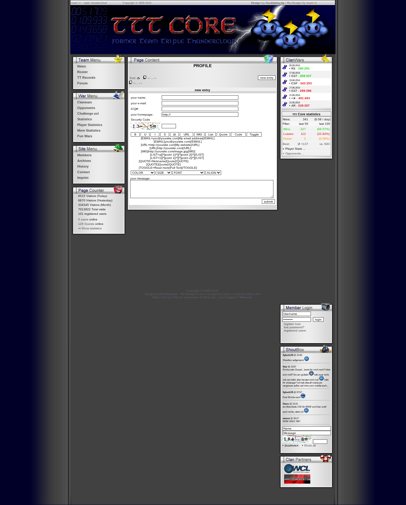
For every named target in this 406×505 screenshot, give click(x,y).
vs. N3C (325, 144)
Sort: (133, 78)
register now (292, 324)
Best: (286, 144)
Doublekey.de (275, 2)
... (152, 78)
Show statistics (91, 228)
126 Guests (86, 223)
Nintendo (246, 297)
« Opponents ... (293, 153)
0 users (83, 219)
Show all (310, 445)
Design (256, 2)
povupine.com (250, 294)
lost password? (294, 327)
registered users (295, 330)
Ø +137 (303, 144)
